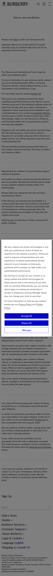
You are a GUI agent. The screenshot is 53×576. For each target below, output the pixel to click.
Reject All (27, 323)
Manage (26, 330)
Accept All (26, 316)
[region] (26, 288)
